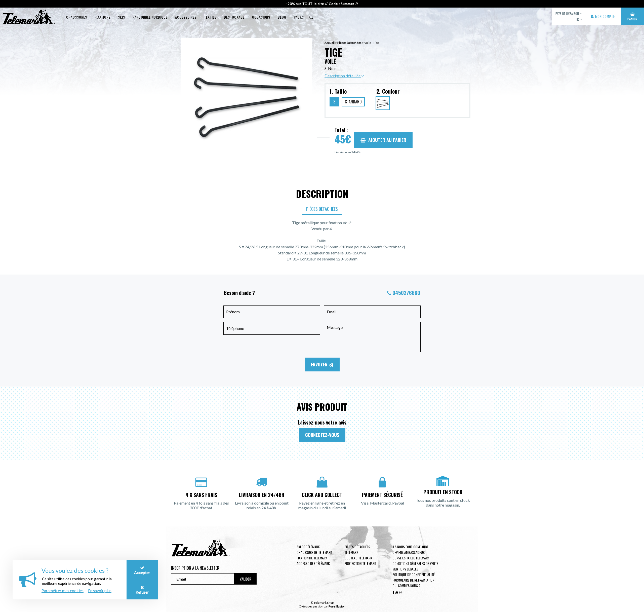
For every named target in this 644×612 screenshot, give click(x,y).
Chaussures (76, 17)
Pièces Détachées (349, 43)
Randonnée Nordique (150, 17)
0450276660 (406, 292)
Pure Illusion (337, 606)
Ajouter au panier (387, 140)
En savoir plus (99, 590)
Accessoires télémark (313, 563)
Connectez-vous (322, 435)
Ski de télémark (308, 546)
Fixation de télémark (312, 557)
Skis (121, 17)
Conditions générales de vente (415, 563)
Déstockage (234, 17)
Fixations (102, 17)
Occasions (261, 17)
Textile (210, 17)
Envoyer (320, 364)
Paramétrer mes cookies (63, 590)
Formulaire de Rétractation (413, 580)
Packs (299, 17)
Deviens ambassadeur (408, 552)
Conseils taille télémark (410, 557)
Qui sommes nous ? (406, 585)
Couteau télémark (358, 557)
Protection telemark (360, 563)
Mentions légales (405, 568)
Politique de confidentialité (413, 574)
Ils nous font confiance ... (411, 546)
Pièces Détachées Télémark (357, 549)
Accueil (330, 43)
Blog (282, 17)
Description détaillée (343, 75)
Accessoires (185, 17)
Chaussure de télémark (314, 552)
